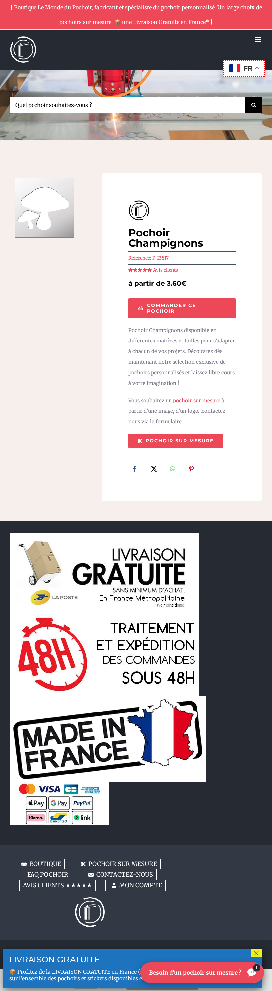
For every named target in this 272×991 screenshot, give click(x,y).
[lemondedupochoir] (90, 900)
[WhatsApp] (172, 469)
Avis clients (165, 270)
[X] (154, 469)
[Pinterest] (191, 469)
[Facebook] (134, 469)
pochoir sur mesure (196, 400)
